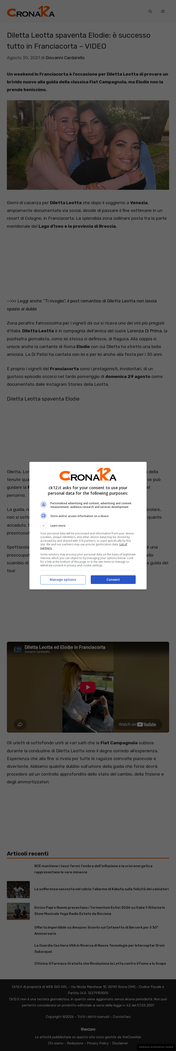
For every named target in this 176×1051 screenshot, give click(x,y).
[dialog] (88, 525)
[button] (88, 526)
